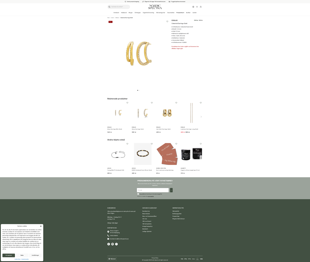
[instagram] (112, 244)
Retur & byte (146, 213)
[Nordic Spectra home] (155, 7)
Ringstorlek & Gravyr (179, 218)
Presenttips (176, 216)
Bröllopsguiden (177, 213)
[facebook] (108, 244)
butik (112, 17)
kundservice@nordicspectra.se (119, 239)
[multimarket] (193, 7)
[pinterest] (116, 244)
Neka (22, 255)
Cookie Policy (18, 259)
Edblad (117, 17)
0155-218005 (114, 235)
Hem (108, 17)
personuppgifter (151, 196)
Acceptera (9, 255)
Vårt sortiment (146, 221)
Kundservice (146, 211)
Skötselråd (176, 211)
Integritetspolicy (25, 259)
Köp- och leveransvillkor (149, 216)
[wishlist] (197, 7)
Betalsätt (145, 229)
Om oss (144, 218)
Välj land (113, 259)
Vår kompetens (146, 224)
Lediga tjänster (147, 231)
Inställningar (35, 255)
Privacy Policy (155, 257)
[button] (41, 226)
